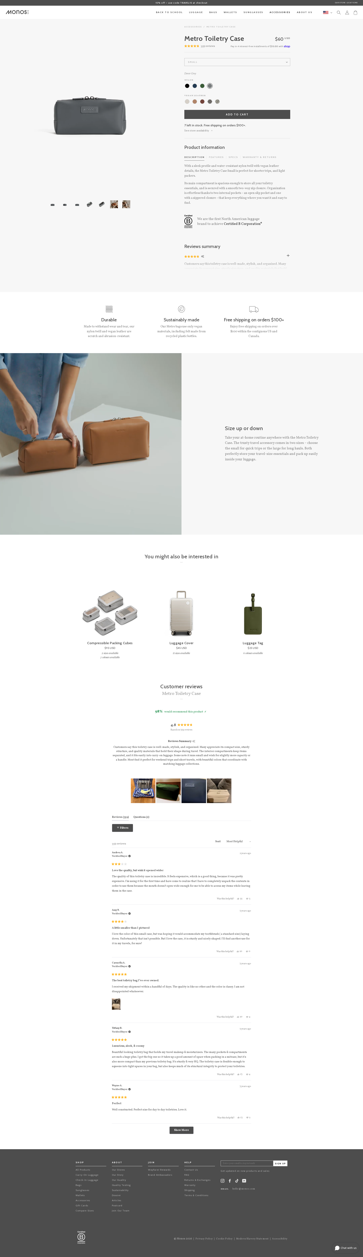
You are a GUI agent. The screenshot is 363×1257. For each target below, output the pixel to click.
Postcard (117, 1205)
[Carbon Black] (187, 86)
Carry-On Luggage (87, 1174)
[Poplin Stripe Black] (210, 101)
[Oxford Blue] (194, 86)
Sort (218, 841)
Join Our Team (121, 1210)
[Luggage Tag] (253, 607)
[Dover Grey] (210, 86)
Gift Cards (82, 1205)
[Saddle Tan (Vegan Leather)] (194, 101)
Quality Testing (121, 1185)
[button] (192, 256)
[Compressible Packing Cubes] (110, 607)
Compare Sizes (85, 1210)
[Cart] (355, 12)
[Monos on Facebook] (230, 1181)
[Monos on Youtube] (244, 1181)
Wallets (80, 1195)
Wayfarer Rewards (159, 1169)
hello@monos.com (244, 1188)
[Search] (339, 13)
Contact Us (191, 1169)
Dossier (116, 1195)
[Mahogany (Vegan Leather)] (202, 101)
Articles (116, 1200)
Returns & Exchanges (197, 1180)
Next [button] (160, 104)
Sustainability (120, 1190)
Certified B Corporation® (243, 224)
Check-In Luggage (87, 1180)
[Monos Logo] (17, 12)
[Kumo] (217, 101)
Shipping (189, 1190)
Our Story (118, 1174)
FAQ (186, 1174)
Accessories (193, 27)
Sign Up (280, 1163)
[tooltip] (193, 741)
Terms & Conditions (196, 1195)
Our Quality (119, 1180)
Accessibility (279, 1238)
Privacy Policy (204, 1238)
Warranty (190, 1185)
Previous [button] (19, 104)
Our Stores (118, 1169)
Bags (78, 1185)
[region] (181, 790)
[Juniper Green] (202, 86)
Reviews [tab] (120, 817)
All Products (83, 1169)
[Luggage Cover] (181, 607)
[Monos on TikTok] (237, 1182)
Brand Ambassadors (160, 1174)
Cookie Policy (224, 1238)
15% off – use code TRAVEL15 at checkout (182, 2)
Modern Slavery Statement (252, 1238)
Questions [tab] (141, 817)
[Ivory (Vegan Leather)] (187, 101)
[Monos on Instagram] (222, 1181)
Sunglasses (82, 1190)
